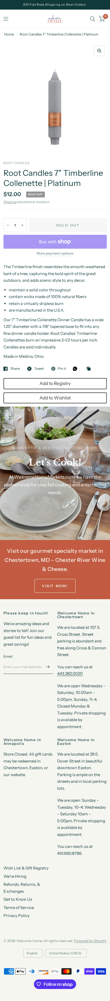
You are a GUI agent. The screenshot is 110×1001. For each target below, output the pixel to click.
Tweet (39, 369)
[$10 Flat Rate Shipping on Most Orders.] (55, 4)
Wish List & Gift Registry (26, 868)
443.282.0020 (70, 673)
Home (9, 34)
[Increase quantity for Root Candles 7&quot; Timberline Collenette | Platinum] (22, 225)
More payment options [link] (55, 253)
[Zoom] (99, 50)
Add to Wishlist (55, 397)
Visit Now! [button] (55, 586)
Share (15, 369)
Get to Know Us (17, 899)
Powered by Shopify (90, 941)
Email (8, 656)
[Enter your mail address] (47, 667)
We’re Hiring (14, 876)
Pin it (62, 369)
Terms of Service (18, 907)
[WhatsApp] (76, 369)
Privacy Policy (16, 915)
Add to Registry (55, 383)
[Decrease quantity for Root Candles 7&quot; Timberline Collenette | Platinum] (8, 225)
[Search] (92, 19)
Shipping (9, 202)
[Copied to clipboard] (90, 369)
